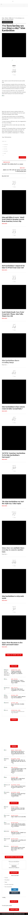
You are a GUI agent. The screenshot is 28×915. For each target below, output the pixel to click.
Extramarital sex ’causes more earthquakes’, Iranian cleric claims (18, 681)
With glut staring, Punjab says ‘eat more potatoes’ (18, 833)
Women (12, 750)
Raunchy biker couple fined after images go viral (18, 779)
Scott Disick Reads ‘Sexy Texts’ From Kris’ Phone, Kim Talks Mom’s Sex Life (13, 314)
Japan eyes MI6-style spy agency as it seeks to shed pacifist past (14, 170)
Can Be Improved (9, 884)
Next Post (23, 167)
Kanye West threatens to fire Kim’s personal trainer (12, 643)
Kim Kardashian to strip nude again (13, 597)
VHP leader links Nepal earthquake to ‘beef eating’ (18, 689)
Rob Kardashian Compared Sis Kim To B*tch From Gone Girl (13, 267)
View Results (14, 892)
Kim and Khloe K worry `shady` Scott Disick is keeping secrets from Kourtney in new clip (13, 219)
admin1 (14, 65)
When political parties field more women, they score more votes (18, 848)
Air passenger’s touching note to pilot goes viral (18, 840)
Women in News (18, 750)
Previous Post (6, 162)
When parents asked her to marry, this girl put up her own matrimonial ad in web (17, 752)
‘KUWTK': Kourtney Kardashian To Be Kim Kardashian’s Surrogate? (13, 455)
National (13, 695)
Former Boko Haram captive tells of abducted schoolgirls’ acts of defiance (18, 825)
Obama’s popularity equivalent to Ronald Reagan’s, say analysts (16, 672)
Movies (6, 18)
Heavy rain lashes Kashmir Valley (17, 704)
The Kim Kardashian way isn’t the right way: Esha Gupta (13, 502)
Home (3, 18)
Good (6, 877)
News (12, 679)
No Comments (8, 886)
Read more (5, 223)
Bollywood (13, 792)
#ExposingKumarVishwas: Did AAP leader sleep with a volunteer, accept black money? (18, 770)
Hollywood (11, 18)
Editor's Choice (14, 815)
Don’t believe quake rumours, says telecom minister (18, 697)
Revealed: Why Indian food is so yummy (12, 164)
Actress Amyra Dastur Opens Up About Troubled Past (18, 786)
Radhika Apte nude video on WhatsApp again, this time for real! (18, 761)
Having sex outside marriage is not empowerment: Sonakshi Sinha (18, 794)
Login (15, 1)
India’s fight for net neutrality (18, 816)
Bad (6, 882)
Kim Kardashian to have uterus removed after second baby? (13, 408)
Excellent (7, 879)
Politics (16, 679)
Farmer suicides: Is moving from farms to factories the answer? (18, 809)
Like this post (22, 157)
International (14, 710)
